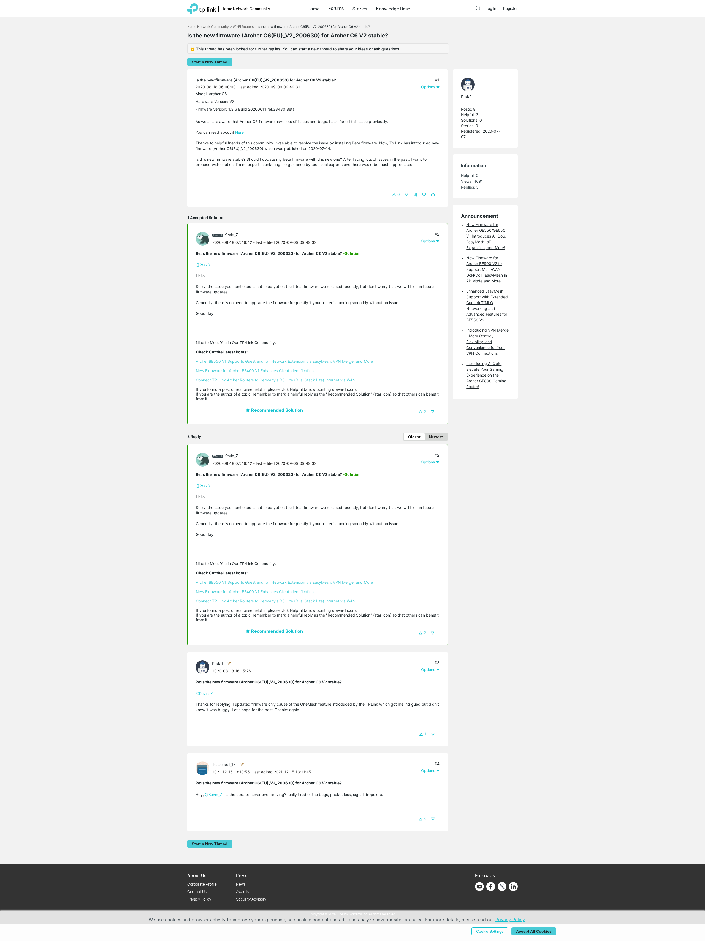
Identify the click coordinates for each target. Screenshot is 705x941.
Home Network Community (208, 26)
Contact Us (197, 891)
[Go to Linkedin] (513, 886)
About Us (196, 875)
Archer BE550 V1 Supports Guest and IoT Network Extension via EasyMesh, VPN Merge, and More (284, 361)
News (241, 884)
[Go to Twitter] (502, 887)
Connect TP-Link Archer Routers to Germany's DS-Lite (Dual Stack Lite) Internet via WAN (276, 380)
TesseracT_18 (224, 764)
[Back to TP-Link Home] (201, 8)
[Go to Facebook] (490, 886)
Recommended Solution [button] (276, 410)
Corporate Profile (202, 884)
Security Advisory (251, 899)
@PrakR (203, 265)
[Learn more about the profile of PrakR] (204, 666)
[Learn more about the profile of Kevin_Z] (204, 238)
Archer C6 (218, 93)
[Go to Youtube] (479, 886)
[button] (313, 8)
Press (241, 875)
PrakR (217, 663)
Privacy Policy (199, 899)
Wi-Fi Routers (243, 26)
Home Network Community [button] (245, 8)
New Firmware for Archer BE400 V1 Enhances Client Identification (255, 370)
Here (239, 132)
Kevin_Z (231, 234)
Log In (491, 8)
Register (510, 8)
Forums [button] (336, 8)
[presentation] (203, 239)
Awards (242, 891)
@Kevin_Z (204, 693)
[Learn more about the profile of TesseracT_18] (204, 767)
